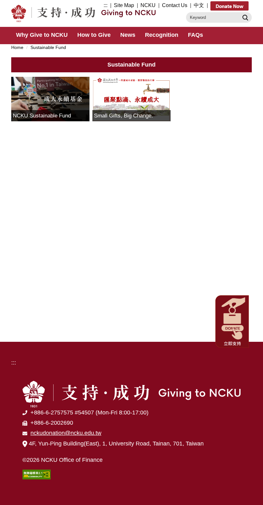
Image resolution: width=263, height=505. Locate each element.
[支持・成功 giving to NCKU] (85, 13)
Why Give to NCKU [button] (42, 35)
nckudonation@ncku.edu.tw (65, 433)
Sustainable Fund (48, 47)
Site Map (124, 5)
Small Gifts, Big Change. (123, 116)
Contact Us (174, 5)
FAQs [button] (195, 35)
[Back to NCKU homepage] (131, 394)
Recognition (161, 35)
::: (105, 5)
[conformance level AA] (36, 474)
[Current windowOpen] (50, 99)
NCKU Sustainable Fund (42, 116)
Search (244, 17)
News (127, 35)
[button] (232, 321)
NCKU (148, 5)
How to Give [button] (94, 35)
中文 (199, 5)
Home (17, 47)
